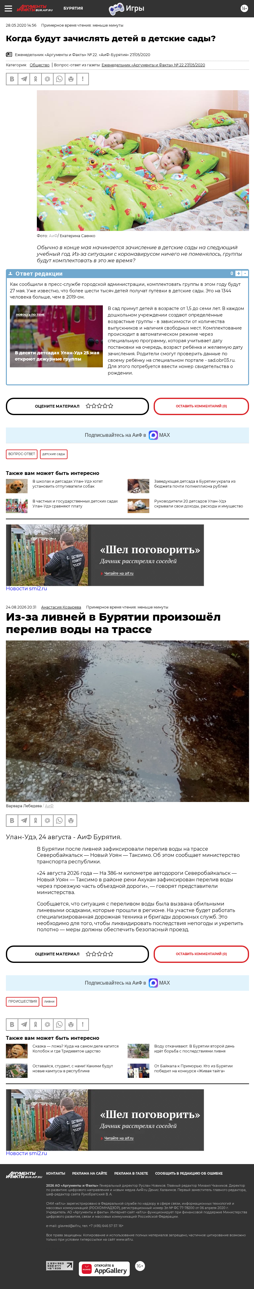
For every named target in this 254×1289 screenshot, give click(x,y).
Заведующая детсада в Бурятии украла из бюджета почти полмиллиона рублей (194, 484)
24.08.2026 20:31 (21, 607)
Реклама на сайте (89, 1174)
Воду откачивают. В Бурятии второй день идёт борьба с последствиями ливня (194, 1048)
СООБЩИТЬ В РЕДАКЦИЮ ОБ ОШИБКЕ (189, 1174)
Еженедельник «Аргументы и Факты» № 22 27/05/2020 (153, 65)
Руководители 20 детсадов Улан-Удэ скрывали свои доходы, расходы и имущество (198, 503)
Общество (40, 65)
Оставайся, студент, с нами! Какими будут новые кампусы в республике (73, 1068)
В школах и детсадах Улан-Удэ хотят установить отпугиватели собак (68, 484)
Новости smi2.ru (26, 588)
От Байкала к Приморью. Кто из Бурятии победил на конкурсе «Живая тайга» (193, 1068)
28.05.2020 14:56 (21, 25)
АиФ (53, 235)
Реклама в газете (131, 1174)
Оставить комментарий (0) (201, 406)
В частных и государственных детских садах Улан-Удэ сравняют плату (75, 503)
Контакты (55, 1174)
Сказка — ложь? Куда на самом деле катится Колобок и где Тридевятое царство (76, 1048)
